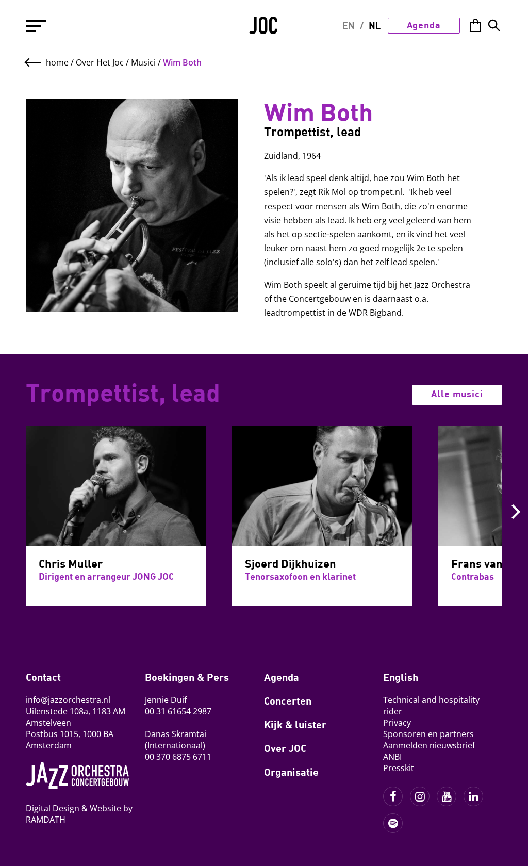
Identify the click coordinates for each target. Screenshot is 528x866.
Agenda (424, 24)
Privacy (397, 722)
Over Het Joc (100, 62)
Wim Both (182, 62)
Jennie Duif (166, 700)
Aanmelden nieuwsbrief (429, 745)
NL (375, 25)
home (57, 62)
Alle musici (457, 393)
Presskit (398, 768)
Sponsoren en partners (428, 734)
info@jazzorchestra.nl (68, 700)
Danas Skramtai (175, 734)
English (400, 677)
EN (348, 25)
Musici (143, 62)
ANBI (392, 756)
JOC (264, 29)
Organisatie (291, 771)
